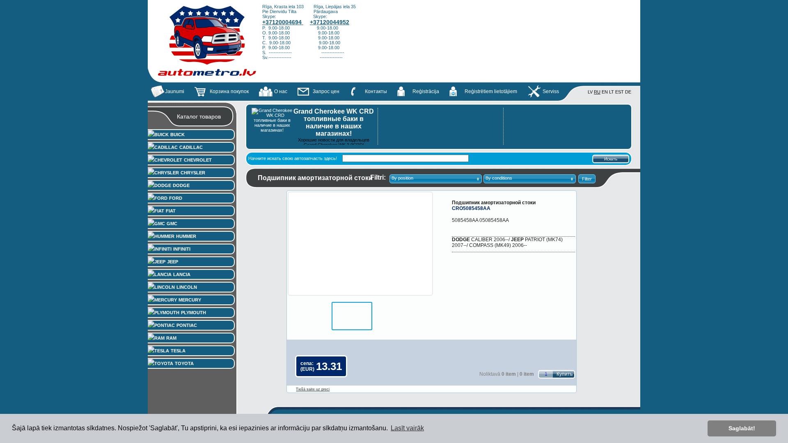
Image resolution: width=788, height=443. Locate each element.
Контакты (376, 91)
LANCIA (181, 274)
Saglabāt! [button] (741, 428)
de (628, 91)
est (619, 91)
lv (590, 91)
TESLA (178, 350)
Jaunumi (174, 91)
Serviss (551, 91)
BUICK (177, 134)
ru (597, 91)
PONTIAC (186, 325)
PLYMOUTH (193, 312)
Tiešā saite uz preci (313, 389)
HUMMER (186, 236)
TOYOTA (184, 363)
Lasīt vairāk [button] (407, 428)
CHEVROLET (198, 160)
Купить (565, 374)
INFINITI (181, 249)
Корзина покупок (229, 91)
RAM (171, 338)
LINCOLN (186, 287)
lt (611, 91)
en (605, 91)
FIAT (171, 210)
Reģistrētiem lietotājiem (491, 91)
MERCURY (190, 299)
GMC (172, 223)
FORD (175, 198)
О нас (280, 91)
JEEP (172, 261)
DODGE (181, 185)
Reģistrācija (425, 91)
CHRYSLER (193, 172)
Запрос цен (326, 91)
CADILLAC (191, 147)
